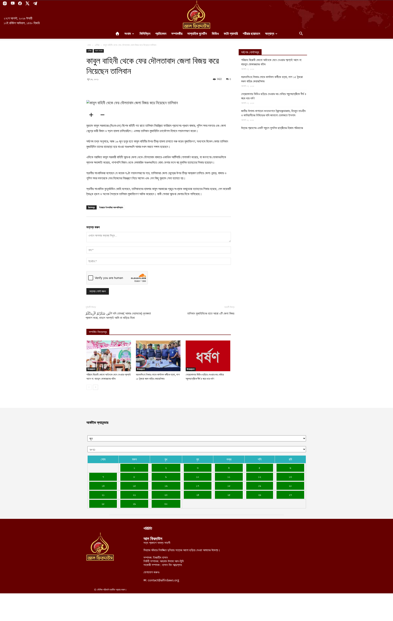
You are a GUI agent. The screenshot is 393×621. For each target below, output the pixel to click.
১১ (228, 477)
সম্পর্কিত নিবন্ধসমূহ (98, 332)
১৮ (228, 486)
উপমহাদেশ (91, 369)
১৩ (290, 477)
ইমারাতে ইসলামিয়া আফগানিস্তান (111, 207)
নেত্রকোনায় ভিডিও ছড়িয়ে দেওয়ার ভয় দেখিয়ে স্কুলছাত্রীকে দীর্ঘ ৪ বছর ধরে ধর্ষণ (273, 96)
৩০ (166, 504)
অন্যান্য (269, 34)
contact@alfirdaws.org (163, 580)
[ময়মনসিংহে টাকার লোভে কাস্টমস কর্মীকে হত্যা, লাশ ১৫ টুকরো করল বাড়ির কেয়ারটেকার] (158, 355)
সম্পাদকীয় (176, 34)
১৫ (134, 486)
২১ (103, 495)
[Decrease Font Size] (104, 115)
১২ (259, 477)
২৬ (259, 495)
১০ (197, 477)
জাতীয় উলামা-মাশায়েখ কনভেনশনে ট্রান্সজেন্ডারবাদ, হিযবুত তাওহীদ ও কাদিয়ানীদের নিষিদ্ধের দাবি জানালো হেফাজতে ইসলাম (273, 113)
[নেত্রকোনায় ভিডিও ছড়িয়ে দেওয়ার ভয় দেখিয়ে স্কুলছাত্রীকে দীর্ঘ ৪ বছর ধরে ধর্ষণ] (208, 355)
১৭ (197, 486)
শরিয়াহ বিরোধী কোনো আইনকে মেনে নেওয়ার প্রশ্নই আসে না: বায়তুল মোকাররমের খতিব (271, 62)
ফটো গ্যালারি (231, 34)
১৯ (259, 486)
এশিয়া (97, 45)
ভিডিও (215, 34)
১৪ (103, 486)
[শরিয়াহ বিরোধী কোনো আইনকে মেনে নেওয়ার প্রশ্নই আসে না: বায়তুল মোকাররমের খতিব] (109, 355)
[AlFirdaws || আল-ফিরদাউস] (196, 14)
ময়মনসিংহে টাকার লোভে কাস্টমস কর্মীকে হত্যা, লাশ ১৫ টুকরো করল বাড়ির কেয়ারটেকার (272, 79)
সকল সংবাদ (99, 51)
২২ (134, 495)
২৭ (290, 495)
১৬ (166, 486)
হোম (89, 45)
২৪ (197, 495)
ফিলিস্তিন (145, 34)
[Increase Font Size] (92, 115)
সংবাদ (127, 34)
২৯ (134, 504)
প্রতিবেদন (160, 34)
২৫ (228, 495)
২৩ (165, 495)
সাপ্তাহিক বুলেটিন (197, 34)
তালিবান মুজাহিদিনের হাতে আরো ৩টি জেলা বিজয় (210, 313)
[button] (301, 34)
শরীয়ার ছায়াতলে (251, 34)
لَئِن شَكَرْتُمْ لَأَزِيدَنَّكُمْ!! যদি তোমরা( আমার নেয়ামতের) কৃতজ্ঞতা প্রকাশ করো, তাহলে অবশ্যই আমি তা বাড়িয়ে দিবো (118, 316)
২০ (290, 486)
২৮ (103, 504)
